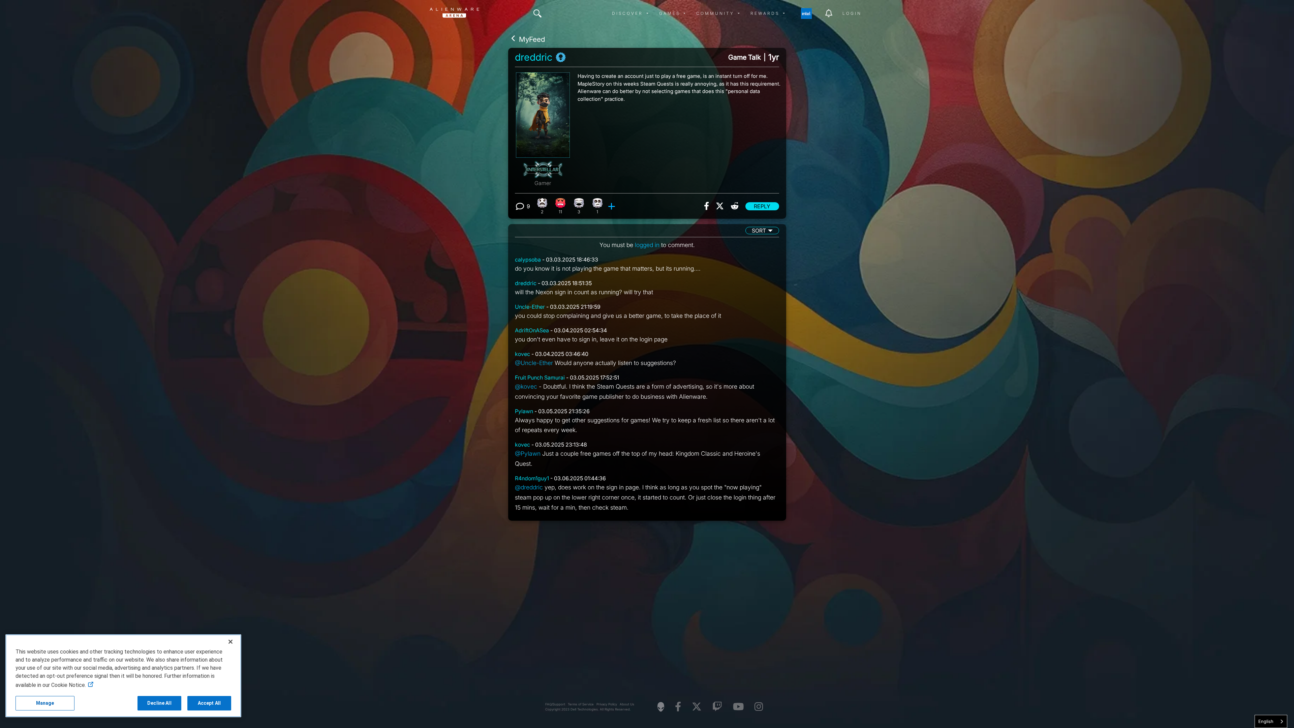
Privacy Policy (606, 704)
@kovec (526, 386)
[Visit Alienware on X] (696, 707)
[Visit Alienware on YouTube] (738, 707)
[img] (537, 13)
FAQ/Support (555, 704)
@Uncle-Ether (534, 362)
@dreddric (529, 487)
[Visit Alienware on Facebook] (678, 707)
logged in (647, 244)
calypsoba (528, 259)
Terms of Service (581, 704)
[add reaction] (612, 206)
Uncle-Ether (530, 306)
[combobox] (1271, 721)
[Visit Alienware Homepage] (661, 706)
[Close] (230, 641)
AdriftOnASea (532, 330)
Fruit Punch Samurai (540, 377)
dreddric (533, 57)
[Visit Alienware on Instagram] (758, 707)
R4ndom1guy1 (532, 478)
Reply (762, 206)
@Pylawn (528, 453)
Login (852, 13)
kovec (522, 354)
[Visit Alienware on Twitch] (717, 707)
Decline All (159, 703)
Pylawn (524, 411)
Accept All (209, 703)
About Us (627, 704)
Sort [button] (759, 230)
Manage (45, 703)
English (1265, 721)
